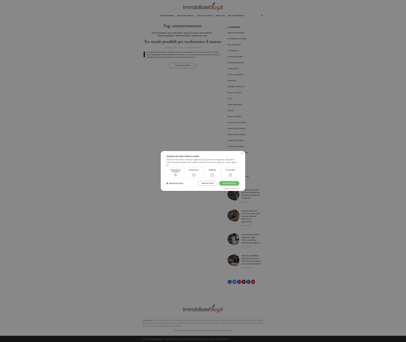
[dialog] (203, 171)
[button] (175, 183)
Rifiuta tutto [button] (207, 183)
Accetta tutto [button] (229, 183)
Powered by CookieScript (231, 189)
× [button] (242, 153)
